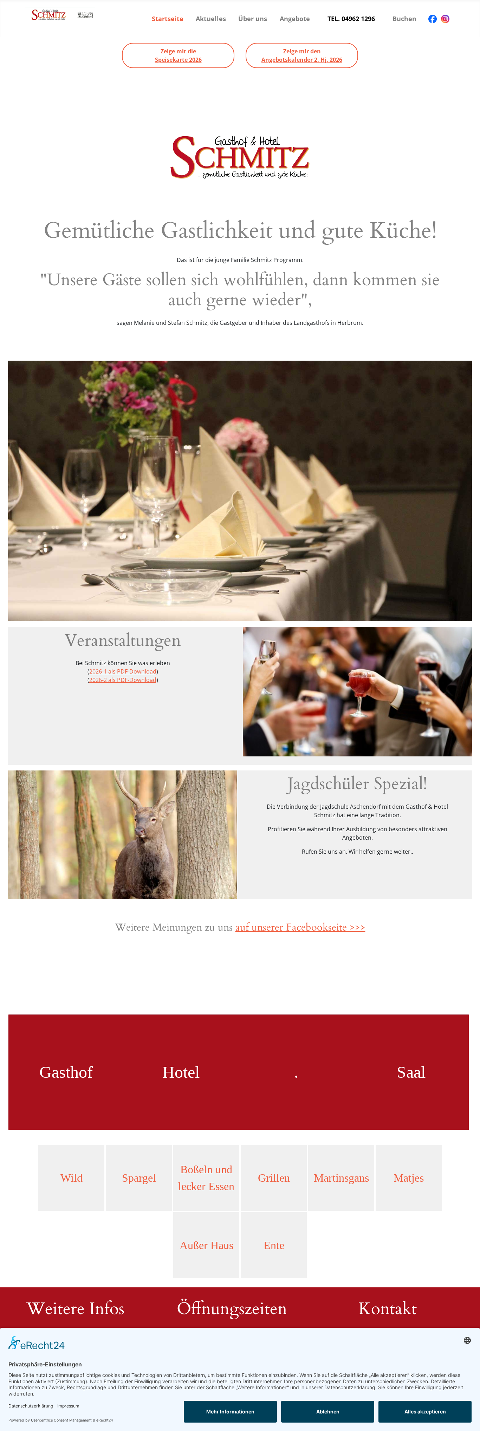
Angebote (295, 18)
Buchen (404, 18)
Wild (71, 1177)
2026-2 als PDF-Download (122, 680)
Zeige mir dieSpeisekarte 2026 (178, 55)
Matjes (409, 1177)
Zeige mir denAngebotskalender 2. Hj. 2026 (301, 55)
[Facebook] (432, 18)
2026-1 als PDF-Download (122, 671)
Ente (274, 1245)
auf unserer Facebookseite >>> (300, 927)
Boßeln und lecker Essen (206, 1178)
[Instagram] (445, 18)
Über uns (252, 18)
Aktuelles (211, 18)
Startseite (167, 18)
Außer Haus (206, 1245)
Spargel (139, 1177)
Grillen (274, 1177)
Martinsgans (341, 1177)
